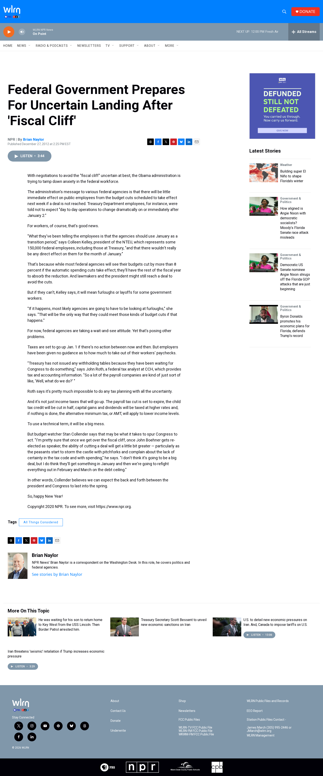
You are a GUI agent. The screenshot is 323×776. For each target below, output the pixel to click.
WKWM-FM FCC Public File (196, 734)
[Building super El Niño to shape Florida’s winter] (263, 172)
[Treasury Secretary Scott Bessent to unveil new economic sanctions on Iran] (124, 627)
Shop (182, 701)
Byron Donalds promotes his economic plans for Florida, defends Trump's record (295, 326)
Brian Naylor (33, 139)
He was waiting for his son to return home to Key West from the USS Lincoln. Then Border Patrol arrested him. (70, 625)
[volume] (22, 32)
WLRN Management (260, 735)
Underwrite (118, 730)
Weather (286, 165)
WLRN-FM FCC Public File (195, 731)
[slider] (29, 31)
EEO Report (255, 711)
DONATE (307, 11)
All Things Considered (41, 522)
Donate (116, 720)
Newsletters (89, 45)
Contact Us (118, 711)
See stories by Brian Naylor (57, 574)
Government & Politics (290, 200)
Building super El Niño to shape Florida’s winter (293, 176)
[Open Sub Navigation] (29, 45)
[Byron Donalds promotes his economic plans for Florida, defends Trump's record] (263, 314)
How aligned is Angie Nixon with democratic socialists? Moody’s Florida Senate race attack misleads (294, 222)
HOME (8, 45)
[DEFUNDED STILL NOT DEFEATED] (282, 106)
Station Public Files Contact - (266, 719)
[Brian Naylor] (17, 566)
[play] (8, 31)
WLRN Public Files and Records (268, 701)
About (150, 45)
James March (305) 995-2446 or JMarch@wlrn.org (269, 729)
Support (127, 45)
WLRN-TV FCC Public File (195, 727)
